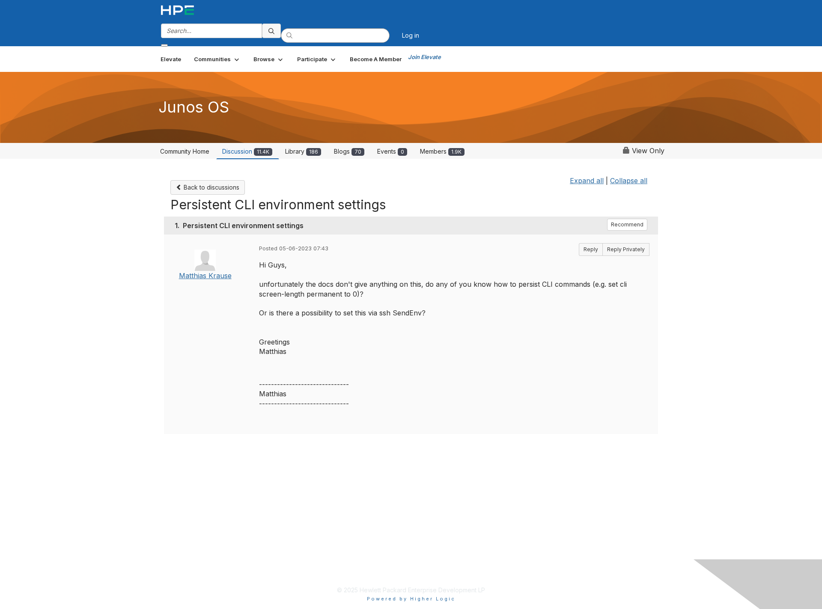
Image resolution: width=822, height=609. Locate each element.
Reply (591, 249)
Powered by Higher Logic (411, 599)
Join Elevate (424, 56)
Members (441, 151)
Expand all (587, 180)
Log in (410, 35)
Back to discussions (210, 187)
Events (390, 151)
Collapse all (628, 180)
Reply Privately (626, 249)
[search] (271, 31)
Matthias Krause (205, 275)
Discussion (245, 151)
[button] (217, 59)
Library (301, 151)
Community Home (184, 151)
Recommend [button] (627, 224)
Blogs (347, 151)
